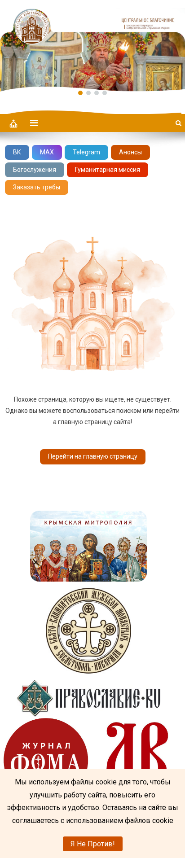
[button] (92, 46)
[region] (92, 46)
